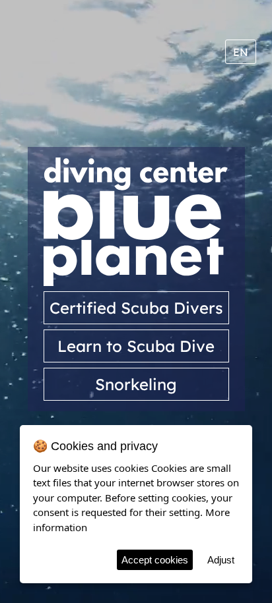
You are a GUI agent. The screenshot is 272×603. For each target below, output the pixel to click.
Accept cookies (154, 559)
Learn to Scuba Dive (136, 346)
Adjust (220, 559)
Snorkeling (136, 384)
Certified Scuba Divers (136, 308)
